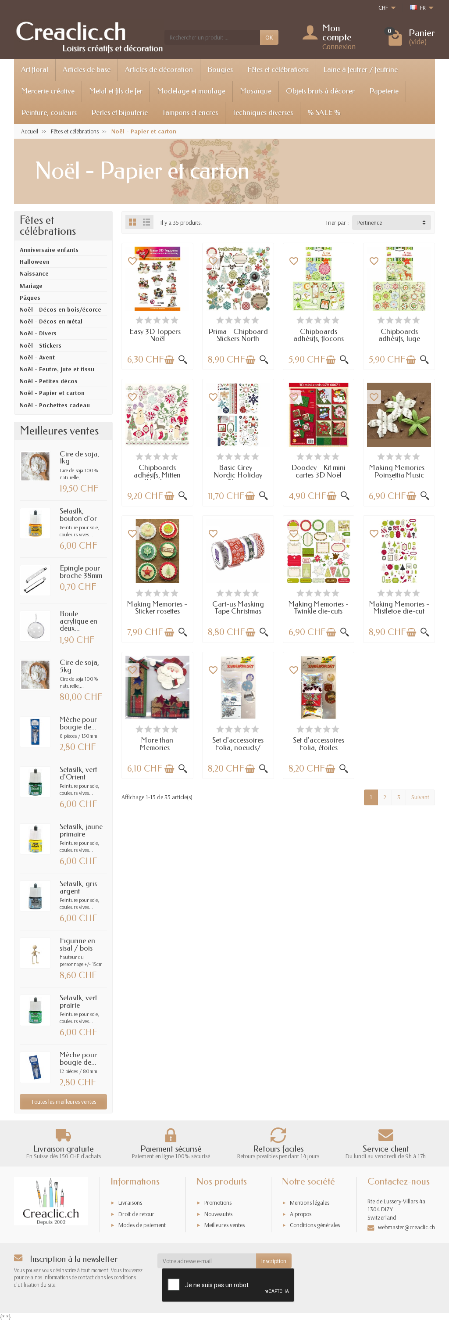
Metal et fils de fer (116, 91)
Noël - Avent (37, 357)
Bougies (220, 69)
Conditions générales (315, 1225)
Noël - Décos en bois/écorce (60, 309)
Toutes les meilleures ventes (63, 1102)
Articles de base (86, 69)
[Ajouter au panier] (169, 360)
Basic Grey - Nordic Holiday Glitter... (238, 474)
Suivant (420, 797)
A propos (300, 1214)
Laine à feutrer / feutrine (360, 69)
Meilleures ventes (224, 1225)
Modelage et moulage (191, 91)
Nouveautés (218, 1214)
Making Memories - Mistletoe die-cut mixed (399, 611)
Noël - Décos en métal (51, 321)
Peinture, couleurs (49, 112)
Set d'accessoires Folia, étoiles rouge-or (318, 747)
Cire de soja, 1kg (79, 458)
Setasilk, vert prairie (78, 1001)
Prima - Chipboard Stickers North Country (238, 338)
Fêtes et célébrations (278, 69)
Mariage (31, 286)
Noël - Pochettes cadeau (55, 405)
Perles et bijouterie (119, 112)
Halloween (35, 262)
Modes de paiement (142, 1225)
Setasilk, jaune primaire (81, 830)
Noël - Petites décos (49, 381)
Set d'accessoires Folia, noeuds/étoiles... (238, 747)
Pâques (30, 298)
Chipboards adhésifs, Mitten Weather (157, 474)
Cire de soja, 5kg (79, 666)
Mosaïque (255, 91)
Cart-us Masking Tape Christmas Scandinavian (238, 611)
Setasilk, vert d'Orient (78, 773)
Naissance (34, 273)
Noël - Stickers (40, 345)
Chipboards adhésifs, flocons (318, 335)
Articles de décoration (159, 69)
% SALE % (324, 112)
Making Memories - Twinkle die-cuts (319, 608)
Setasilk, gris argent (78, 887)
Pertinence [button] (369, 222)
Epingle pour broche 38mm (81, 572)
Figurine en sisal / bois (77, 944)
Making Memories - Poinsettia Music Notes (399, 474)
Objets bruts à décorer (320, 91)
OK (269, 37)
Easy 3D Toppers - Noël (157, 335)
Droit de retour (136, 1214)
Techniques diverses (262, 112)
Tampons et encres (190, 112)
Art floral (34, 69)
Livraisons (130, 1202)
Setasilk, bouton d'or (78, 515)
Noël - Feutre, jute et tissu (57, 369)
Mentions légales (309, 1202)
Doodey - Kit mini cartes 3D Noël (318, 471)
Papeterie (384, 91)
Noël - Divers (38, 333)
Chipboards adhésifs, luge (399, 335)
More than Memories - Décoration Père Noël (157, 751)
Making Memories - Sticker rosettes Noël (157, 611)
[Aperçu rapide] (183, 360)
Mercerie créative (48, 91)
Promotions (218, 1202)
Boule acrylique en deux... (78, 621)
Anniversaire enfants (49, 250)
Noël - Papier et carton (52, 393)
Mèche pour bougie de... (78, 723)
